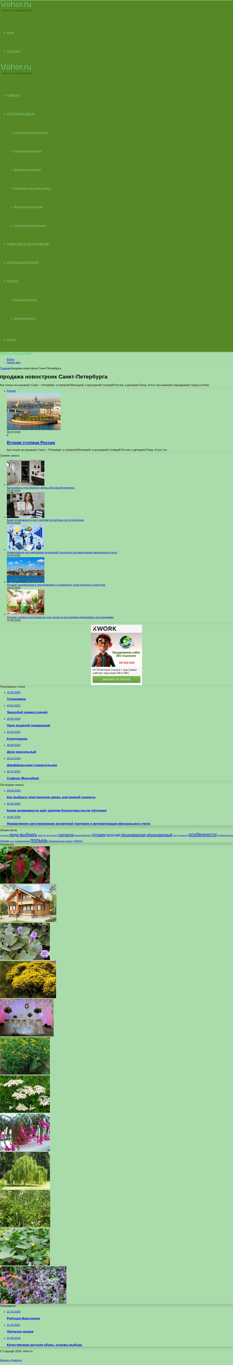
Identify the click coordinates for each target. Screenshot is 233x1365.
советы (78, 841)
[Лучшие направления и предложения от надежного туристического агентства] (25, 581)
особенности (202, 834)
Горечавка (4, 835)
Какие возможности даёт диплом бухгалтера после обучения (45, 520)
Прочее (12, 281)
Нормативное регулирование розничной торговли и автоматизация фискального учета (62, 552)
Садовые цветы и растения (31, 132)
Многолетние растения (28, 206)
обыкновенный (159, 835)
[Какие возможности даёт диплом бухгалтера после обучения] (25, 517)
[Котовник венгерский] (33, 1302)
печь (12, 841)
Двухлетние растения (27, 169)
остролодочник (225, 835)
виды (14, 834)
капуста (42, 835)
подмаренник (22, 841)
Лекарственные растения (30, 225)
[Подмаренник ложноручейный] (25, 1226)
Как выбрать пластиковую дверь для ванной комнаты (41, 487)
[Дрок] (28, 997)
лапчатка (66, 835)
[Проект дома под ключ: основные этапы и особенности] (28, 920)
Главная (5, 368)
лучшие (99, 835)
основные (183, 835)
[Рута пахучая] (25, 1073)
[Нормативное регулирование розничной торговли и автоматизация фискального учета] (25, 549)
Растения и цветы (21, 114)
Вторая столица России (31, 442)
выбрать (28, 834)
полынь (39, 840)
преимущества (56, 841)
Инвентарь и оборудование (28, 244)
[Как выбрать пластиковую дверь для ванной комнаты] (25, 484)
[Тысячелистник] (25, 1111)
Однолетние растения (27, 151)
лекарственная (82, 835)
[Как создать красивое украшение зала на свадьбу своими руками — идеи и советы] (27, 1035)
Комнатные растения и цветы (32, 188)
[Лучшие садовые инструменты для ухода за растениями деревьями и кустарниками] (25, 614)
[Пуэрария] (25, 959)
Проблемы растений (22, 262)
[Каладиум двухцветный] (25, 882)
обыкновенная (133, 835)
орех (175, 835)
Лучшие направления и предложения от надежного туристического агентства (56, 584)
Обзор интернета (24, 318)
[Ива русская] (25, 1188)
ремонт (69, 841)
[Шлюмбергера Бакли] (25, 1150)
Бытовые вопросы (25, 299)
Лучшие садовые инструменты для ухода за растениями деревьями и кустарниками (60, 617)
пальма (4, 840)
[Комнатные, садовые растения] (16, 11)
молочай (113, 835)
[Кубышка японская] (25, 1264)
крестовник (52, 835)
